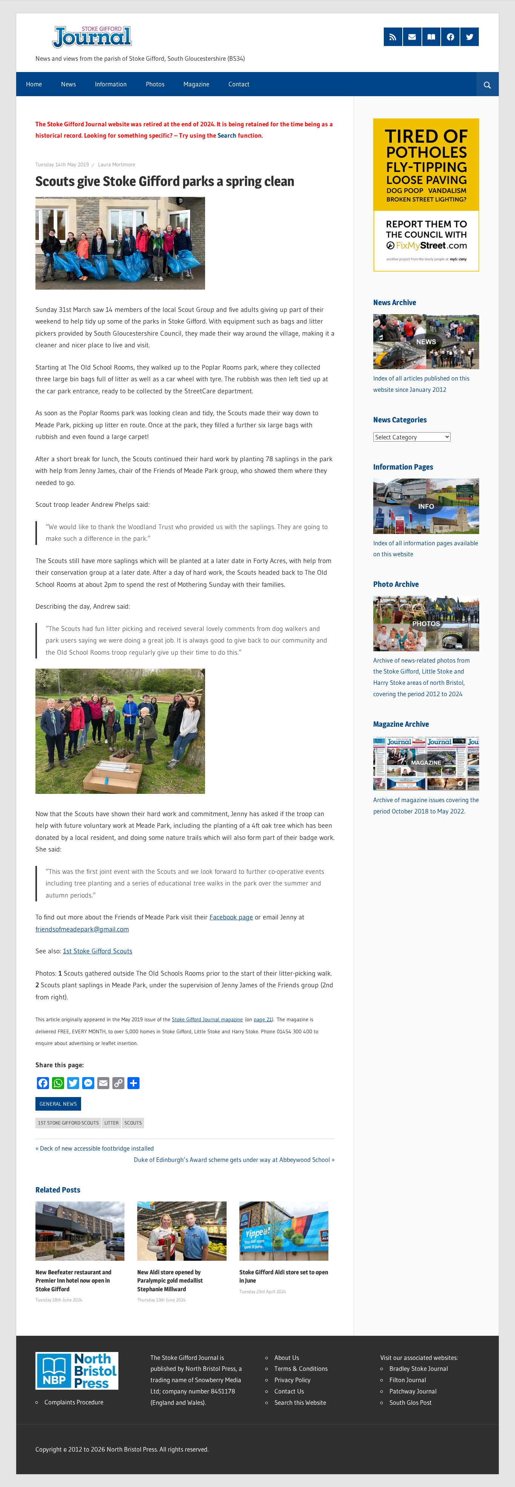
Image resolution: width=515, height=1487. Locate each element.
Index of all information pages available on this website (425, 548)
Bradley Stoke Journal (418, 1368)
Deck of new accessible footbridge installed (97, 1148)
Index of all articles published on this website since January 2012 (421, 383)
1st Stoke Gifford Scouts (97, 951)
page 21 (263, 1019)
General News (58, 1103)
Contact (239, 84)
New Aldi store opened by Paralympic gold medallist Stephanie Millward (170, 1281)
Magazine (196, 84)
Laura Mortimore (116, 164)
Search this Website (300, 1402)
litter (111, 1123)
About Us (286, 1357)
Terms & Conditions (301, 1368)
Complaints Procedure (73, 1402)
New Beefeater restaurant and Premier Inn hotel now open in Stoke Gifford (73, 1281)
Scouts (133, 1123)
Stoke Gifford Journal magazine (207, 1019)
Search (227, 135)
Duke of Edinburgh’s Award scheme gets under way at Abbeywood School (232, 1159)
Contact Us (289, 1391)
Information (111, 84)
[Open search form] (488, 84)
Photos (155, 84)
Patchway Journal (413, 1391)
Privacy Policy (292, 1380)
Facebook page (231, 917)
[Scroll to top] (502, 1474)
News (68, 84)
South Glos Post (410, 1402)
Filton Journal (407, 1380)
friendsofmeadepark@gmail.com (82, 929)
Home (34, 84)
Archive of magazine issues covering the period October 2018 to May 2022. (426, 805)
